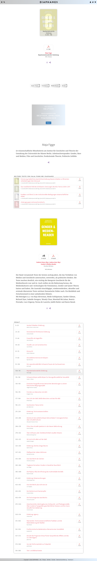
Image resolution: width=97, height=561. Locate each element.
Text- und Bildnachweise (34, 550)
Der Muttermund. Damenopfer (36, 491)
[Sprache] (93, 2)
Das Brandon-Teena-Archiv (35, 405)
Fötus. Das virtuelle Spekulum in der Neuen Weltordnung (44, 426)
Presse (44, 559)
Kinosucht (30, 351)
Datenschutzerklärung (61, 559)
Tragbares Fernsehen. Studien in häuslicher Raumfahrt (44, 465)
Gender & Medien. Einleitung (35, 325)
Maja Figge (48, 53)
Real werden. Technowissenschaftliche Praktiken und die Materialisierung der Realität (44, 522)
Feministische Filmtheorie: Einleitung (38, 331)
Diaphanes (48, 2)
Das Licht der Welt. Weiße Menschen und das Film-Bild (43, 398)
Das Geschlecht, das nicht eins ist (37, 484)
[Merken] (47, 62)
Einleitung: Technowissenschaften (37, 411)
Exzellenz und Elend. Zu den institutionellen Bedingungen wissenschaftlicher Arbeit (44, 195)
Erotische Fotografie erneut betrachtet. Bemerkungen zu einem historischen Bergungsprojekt (47, 384)
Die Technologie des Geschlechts (37, 497)
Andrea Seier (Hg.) (55, 262)
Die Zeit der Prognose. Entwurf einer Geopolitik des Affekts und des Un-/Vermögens (48, 536)
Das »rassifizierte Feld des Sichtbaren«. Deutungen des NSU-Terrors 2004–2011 (45, 186)
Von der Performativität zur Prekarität (39, 544)
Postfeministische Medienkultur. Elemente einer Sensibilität (45, 529)
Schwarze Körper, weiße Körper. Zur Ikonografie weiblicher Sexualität (48, 377)
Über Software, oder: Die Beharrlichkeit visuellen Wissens (44, 433)
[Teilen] (50, 62)
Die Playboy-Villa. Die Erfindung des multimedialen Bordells (45, 471)
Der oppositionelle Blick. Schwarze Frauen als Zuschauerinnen (46, 364)
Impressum (70, 559)
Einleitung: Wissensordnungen (36, 478)
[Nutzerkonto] (90, 2)
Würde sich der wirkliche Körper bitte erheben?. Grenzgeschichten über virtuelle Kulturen (47, 419)
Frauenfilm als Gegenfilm (34, 338)
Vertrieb (49, 559)
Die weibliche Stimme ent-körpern (37, 357)
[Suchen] (4, 2)
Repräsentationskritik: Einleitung (37, 370)
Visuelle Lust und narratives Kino (37, 344)
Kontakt (53, 559)
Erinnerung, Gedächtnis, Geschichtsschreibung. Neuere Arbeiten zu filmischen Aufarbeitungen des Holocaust (45, 180)
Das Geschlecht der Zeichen (35, 458)
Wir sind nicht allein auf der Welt (37, 439)
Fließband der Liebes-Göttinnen (37, 452)
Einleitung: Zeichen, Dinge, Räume (37, 445)
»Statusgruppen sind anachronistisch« (33, 202)
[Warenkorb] (95, 2)
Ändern (48, 123)
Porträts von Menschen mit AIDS (37, 392)
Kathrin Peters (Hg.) (42, 262)
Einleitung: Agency (32, 514)
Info (40, 559)
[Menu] (1, 2)
